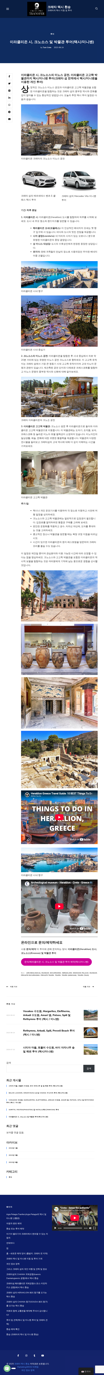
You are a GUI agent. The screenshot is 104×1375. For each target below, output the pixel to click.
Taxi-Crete (47, 47)
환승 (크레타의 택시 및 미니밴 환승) (22, 1334)
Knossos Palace (81, 973)
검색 (8, 1062)
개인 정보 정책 (13, 1264)
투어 (52, 34)
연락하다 (10, 1243)
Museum (93, 973)
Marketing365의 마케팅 (28, 1367)
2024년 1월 (13, 1148)
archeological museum (37, 973)
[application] (75, 1218)
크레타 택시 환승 (59, 7)
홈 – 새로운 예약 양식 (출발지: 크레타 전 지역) (27, 1253)
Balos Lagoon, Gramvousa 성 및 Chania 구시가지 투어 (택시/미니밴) (38, 1093)
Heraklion (67, 973)
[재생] (55, 1228)
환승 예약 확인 (13, 1329)
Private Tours (47, 975)
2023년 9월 (13, 1155)
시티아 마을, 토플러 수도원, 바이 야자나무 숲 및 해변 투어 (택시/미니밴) (36, 1086)
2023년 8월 (13, 1162)
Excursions (55, 973)
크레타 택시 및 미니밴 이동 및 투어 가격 (24, 1258)
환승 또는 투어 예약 (15, 1228)
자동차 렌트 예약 (14, 1223)
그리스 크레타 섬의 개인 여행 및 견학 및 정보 (26, 1269)
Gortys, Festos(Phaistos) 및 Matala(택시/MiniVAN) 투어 (34, 1110)
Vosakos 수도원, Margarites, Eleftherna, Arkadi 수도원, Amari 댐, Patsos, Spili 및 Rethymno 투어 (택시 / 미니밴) (47, 1015)
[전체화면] (94, 1228)
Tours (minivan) (69, 975)
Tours (58, 975)
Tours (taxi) (83, 975)
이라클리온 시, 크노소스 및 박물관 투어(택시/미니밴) (28, 1117)
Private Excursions (30, 975)
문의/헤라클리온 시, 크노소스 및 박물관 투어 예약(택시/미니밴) (56, 961)
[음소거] (90, 1228)
